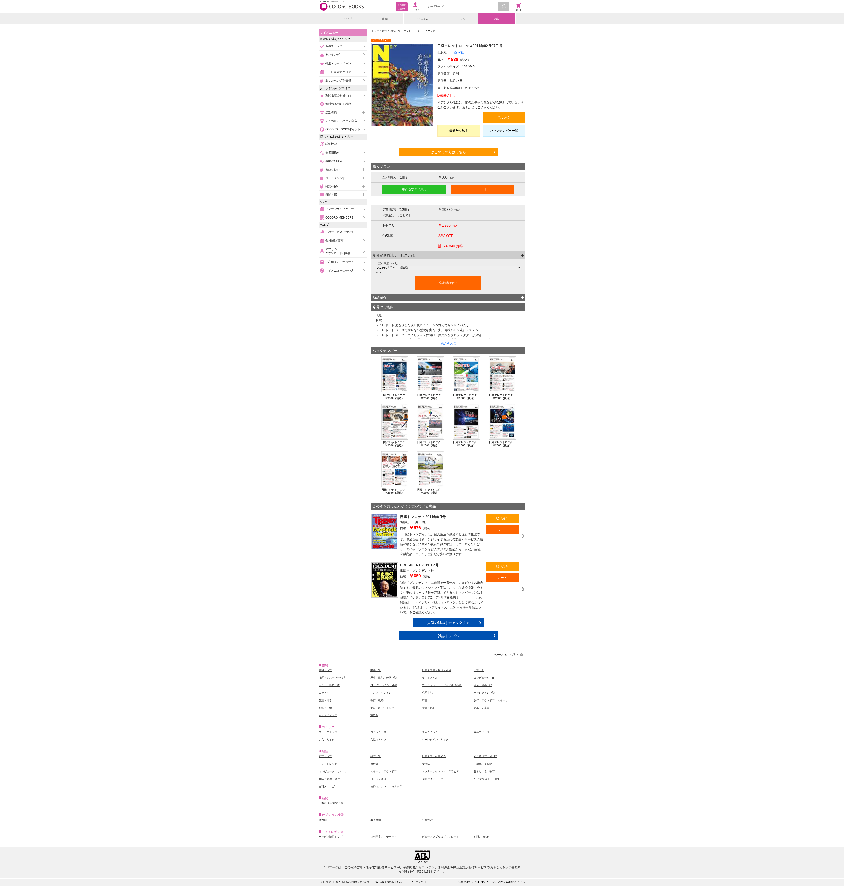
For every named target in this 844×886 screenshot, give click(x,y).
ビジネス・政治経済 (434, 756)
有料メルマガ (327, 786)
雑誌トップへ (448, 636)
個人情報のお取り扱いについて (353, 882)
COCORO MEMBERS (339, 217)
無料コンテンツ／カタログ (386, 786)
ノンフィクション (380, 692)
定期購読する (448, 283)
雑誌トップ (325, 756)
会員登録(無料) (334, 240)
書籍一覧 (375, 670)
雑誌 (497, 19)
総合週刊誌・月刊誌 (485, 756)
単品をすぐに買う (414, 189)
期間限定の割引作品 (338, 95)
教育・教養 (377, 700)
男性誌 (374, 764)
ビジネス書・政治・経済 (436, 670)
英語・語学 (325, 700)
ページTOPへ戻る (506, 654)
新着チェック (333, 46)
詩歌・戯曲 (428, 707)
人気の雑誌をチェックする (448, 623)
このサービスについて (339, 231)
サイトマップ (415, 882)
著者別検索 (332, 152)
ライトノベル (430, 677)
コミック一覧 (378, 732)
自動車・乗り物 (483, 764)
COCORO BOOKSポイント (342, 129)
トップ (347, 19)
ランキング (332, 54)
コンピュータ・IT (484, 677)
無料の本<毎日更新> (338, 104)
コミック (459, 19)
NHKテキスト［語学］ (435, 778)
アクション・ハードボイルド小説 (442, 685)
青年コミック (481, 732)
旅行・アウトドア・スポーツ (491, 700)
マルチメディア (328, 715)
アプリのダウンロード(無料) (337, 251)
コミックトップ (328, 732)
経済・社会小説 (483, 685)
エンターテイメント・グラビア (440, 771)
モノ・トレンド (328, 764)
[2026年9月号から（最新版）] (448, 267)
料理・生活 (325, 707)
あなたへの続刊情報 (338, 80)
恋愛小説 (427, 692)
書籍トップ (325, 670)
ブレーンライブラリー (339, 208)
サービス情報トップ (330, 836)
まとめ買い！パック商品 (341, 120)
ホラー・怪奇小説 (329, 685)
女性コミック (378, 739)
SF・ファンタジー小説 (383, 685)
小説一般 (479, 670)
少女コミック (327, 739)
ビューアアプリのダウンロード (440, 836)
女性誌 (426, 764)
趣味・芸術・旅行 (329, 778)
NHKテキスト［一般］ (487, 778)
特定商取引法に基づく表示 (389, 882)
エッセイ (324, 692)
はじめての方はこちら (448, 152)
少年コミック (430, 732)
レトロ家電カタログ (338, 72)
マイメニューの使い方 (339, 270)
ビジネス (422, 19)
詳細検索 (331, 144)
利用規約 (326, 882)
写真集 (374, 715)
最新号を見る (458, 130)
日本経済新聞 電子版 (331, 803)
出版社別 (375, 819)
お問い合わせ (481, 836)
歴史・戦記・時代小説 (383, 677)
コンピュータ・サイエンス (419, 31)
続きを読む (448, 343)
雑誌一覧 (396, 31)
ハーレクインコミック (435, 739)
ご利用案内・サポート (339, 261)
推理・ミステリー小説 (332, 677)
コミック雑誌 (378, 778)
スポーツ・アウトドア (383, 771)
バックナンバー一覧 (504, 130)
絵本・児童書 (481, 707)
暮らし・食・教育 (484, 771)
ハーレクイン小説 (484, 692)
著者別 (323, 819)
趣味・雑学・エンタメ (383, 707)
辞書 (424, 700)
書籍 (385, 19)
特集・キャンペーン (338, 63)
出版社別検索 (333, 161)
